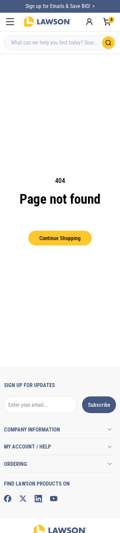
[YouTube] (53, 498)
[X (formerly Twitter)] (23, 498)
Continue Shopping (60, 238)
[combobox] (60, 42)
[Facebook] (7, 498)
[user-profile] (89, 22)
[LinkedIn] (38, 498)
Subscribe (99, 405)
